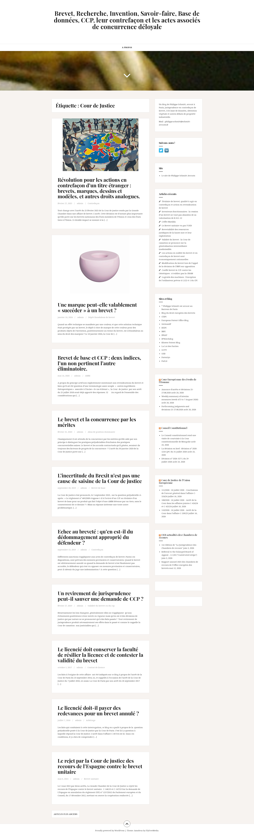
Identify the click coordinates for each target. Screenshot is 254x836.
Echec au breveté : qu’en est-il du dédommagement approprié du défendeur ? (95, 537)
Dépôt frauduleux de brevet (101, 317)
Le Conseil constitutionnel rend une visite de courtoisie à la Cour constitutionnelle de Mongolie (179, 438)
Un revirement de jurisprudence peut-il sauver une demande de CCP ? (100, 596)
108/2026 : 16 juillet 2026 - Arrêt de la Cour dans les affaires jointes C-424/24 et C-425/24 (180, 503)
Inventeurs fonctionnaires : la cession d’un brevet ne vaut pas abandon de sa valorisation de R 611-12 (178, 214)
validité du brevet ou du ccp (101, 605)
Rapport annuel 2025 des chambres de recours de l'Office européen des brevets (180, 564)
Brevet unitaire (91, 778)
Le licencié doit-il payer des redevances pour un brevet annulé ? (98, 710)
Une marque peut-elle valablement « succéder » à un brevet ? (97, 307)
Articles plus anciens (65, 814)
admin (80, 203)
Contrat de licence (96, 667)
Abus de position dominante (101, 431)
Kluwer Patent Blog (171, 342)
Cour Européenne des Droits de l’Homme (177, 381)
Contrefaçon (93, 203)
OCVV (164, 350)
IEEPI (164, 327)
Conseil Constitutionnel (174, 428)
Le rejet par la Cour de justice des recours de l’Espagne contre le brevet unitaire (100, 766)
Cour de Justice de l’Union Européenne (174, 481)
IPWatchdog (167, 338)
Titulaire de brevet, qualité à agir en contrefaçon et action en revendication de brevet (178, 204)
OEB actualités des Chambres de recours (178, 536)
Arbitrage (90, 720)
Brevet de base (98, 488)
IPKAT (164, 335)
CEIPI (164, 316)
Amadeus (138, 830)
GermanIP (166, 324)
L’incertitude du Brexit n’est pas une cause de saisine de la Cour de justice (100, 478)
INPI (163, 331)
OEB (163, 353)
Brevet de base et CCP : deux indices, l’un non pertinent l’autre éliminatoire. (99, 363)
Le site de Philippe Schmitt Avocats (178, 175)
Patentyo (166, 357)
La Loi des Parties (170, 346)
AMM (87, 375)
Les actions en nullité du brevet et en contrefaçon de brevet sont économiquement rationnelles (178, 256)
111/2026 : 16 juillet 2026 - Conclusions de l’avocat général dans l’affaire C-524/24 (180, 493)
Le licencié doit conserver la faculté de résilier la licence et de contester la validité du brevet (100, 655)
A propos (127, 47)
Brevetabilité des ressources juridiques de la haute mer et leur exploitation (175, 232)
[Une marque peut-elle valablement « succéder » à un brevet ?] (100, 267)
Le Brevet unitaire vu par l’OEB (177, 225)
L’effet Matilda (169, 221)
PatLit (164, 361)
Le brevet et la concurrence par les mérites (97, 422)
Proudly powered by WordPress (109, 830)
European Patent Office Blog (175, 320)
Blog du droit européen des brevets (178, 313)
